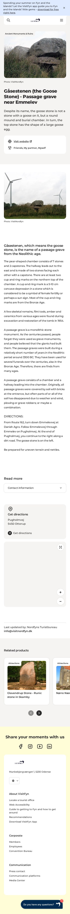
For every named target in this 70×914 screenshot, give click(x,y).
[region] (35, 574)
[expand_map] (60, 547)
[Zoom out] (60, 601)
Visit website (21, 141)
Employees (15, 846)
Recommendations (20, 817)
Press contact (17, 871)
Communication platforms (24, 875)
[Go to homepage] (35, 20)
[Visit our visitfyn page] (30, 746)
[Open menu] (61, 20)
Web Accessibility (19, 804)
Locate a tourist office (21, 800)
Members (14, 841)
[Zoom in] (60, 592)
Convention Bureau (20, 851)
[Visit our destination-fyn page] (49, 746)
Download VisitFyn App (23, 821)
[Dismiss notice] (64, 7)
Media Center (17, 880)
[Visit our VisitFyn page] (20, 746)
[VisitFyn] (19, 762)
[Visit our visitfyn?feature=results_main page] (40, 746)
